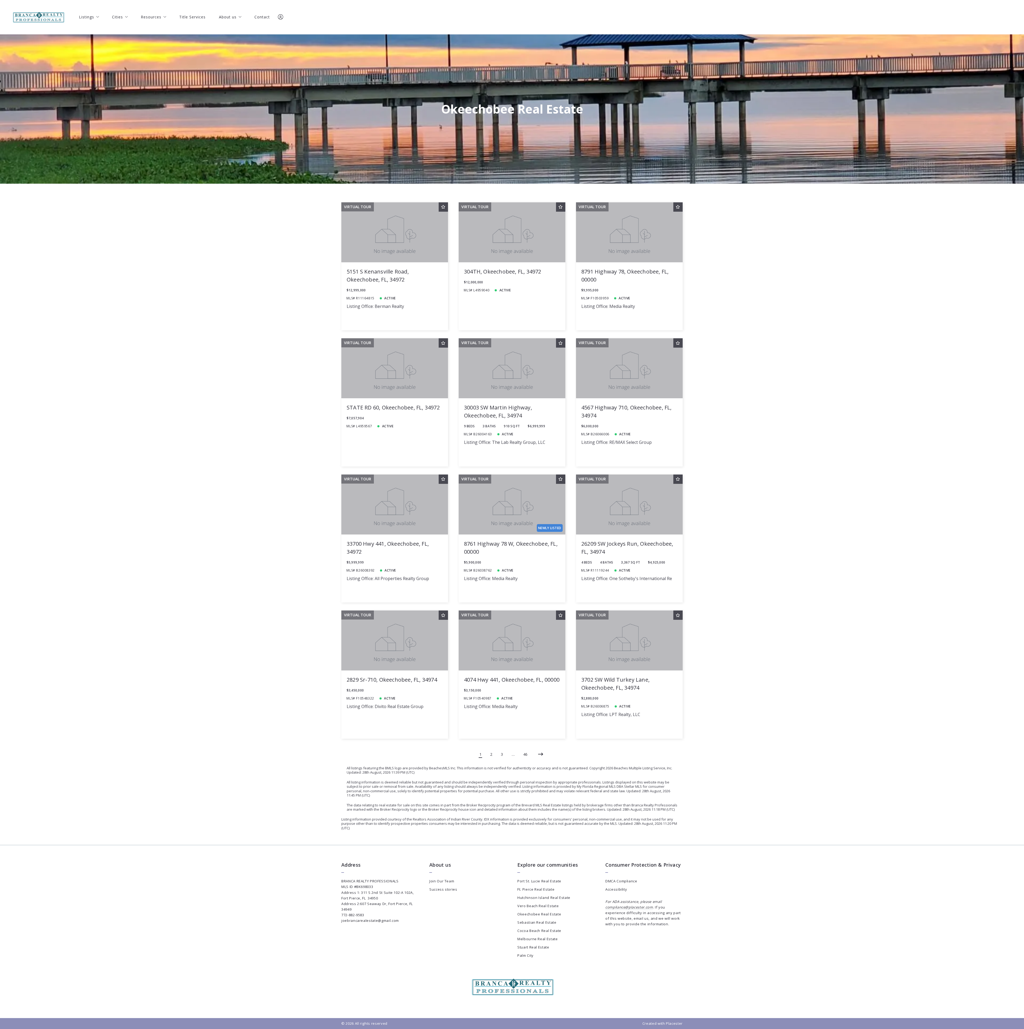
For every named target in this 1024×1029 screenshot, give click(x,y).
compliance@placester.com (629, 907)
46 (525, 754)
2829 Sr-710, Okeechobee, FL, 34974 (392, 679)
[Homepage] (38, 17)
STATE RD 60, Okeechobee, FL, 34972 (393, 407)
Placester (674, 1023)
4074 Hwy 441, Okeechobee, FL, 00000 (511, 679)
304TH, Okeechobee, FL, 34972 (502, 271)
